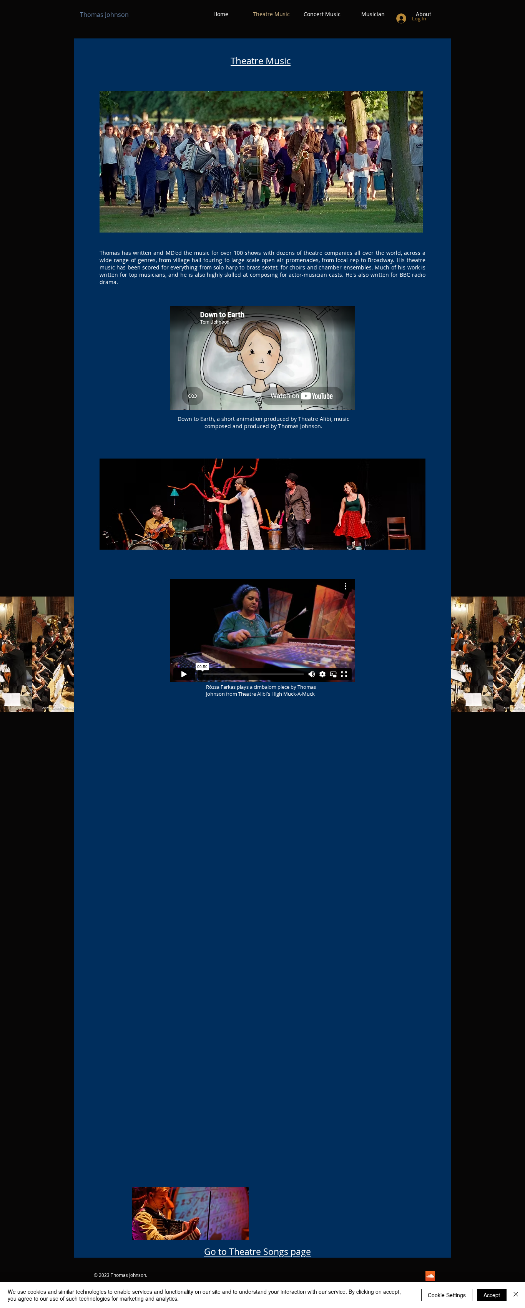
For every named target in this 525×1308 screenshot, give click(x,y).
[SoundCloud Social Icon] (430, 1276)
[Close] (515, 1295)
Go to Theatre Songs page (257, 1252)
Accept (491, 1295)
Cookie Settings (447, 1295)
